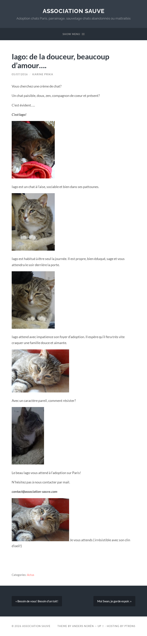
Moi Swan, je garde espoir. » (114, 601)
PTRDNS (129, 626)
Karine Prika (42, 74)
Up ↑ (101, 626)
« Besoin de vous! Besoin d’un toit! (37, 601)
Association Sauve (74, 11)
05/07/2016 (20, 74)
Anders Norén (83, 626)
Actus (30, 574)
